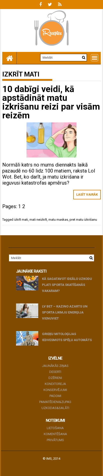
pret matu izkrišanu (83, 219)
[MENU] (94, 57)
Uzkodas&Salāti (55, 408)
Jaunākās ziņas (55, 366)
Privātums (55, 440)
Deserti (55, 372)
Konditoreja (55, 384)
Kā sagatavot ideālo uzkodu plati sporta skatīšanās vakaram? (67, 285)
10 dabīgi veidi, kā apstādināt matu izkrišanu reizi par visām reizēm (51, 102)
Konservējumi (55, 390)
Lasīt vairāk (87, 194)
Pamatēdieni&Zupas (55, 402)
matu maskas (58, 219)
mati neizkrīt (38, 219)
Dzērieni (55, 378)
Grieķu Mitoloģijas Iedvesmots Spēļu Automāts (67, 337)
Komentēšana (55, 434)
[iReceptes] (9, 58)
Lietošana (55, 428)
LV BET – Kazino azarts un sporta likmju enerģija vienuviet (65, 312)
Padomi (55, 396)
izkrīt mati (21, 219)
